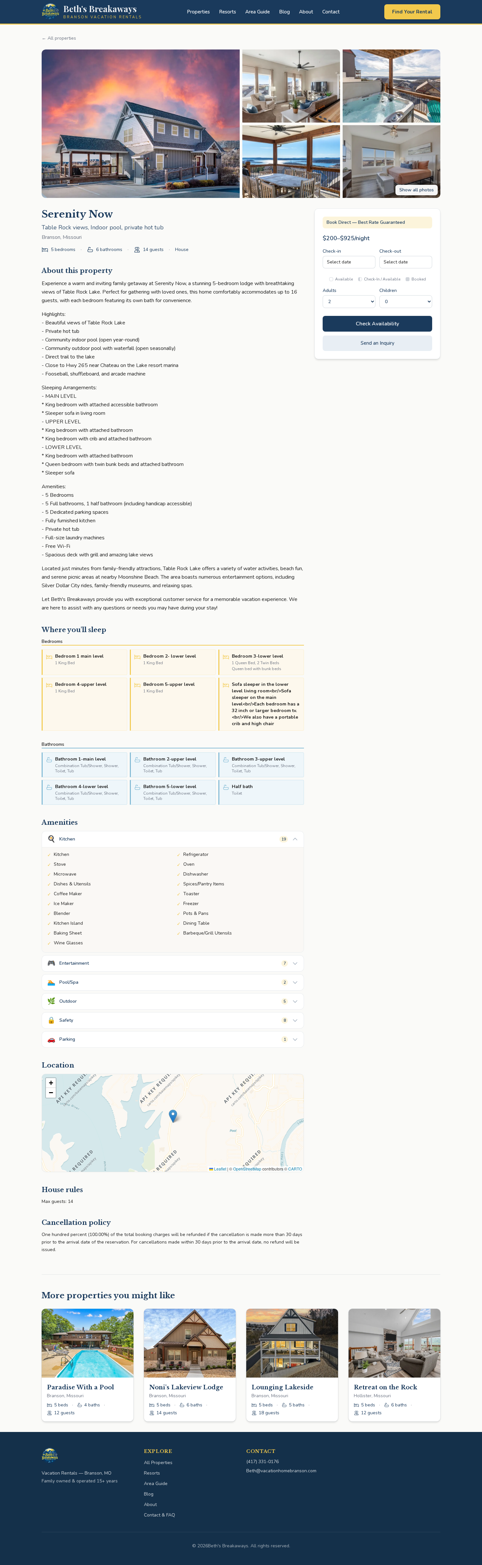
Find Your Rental (412, 12)
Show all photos (416, 190)
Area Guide (257, 12)
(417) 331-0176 (262, 1462)
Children (388, 290)
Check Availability (377, 323)
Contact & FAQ (159, 1515)
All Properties (158, 1462)
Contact (331, 12)
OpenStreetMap (247, 1168)
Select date (339, 262)
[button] (173, 1116)
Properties (198, 12)
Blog (284, 12)
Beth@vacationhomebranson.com (281, 1471)
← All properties (59, 38)
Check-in (332, 251)
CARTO (295, 1168)
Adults (329, 290)
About (306, 12)
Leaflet (219, 1168)
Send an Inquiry (377, 343)
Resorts (227, 12)
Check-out (390, 251)
